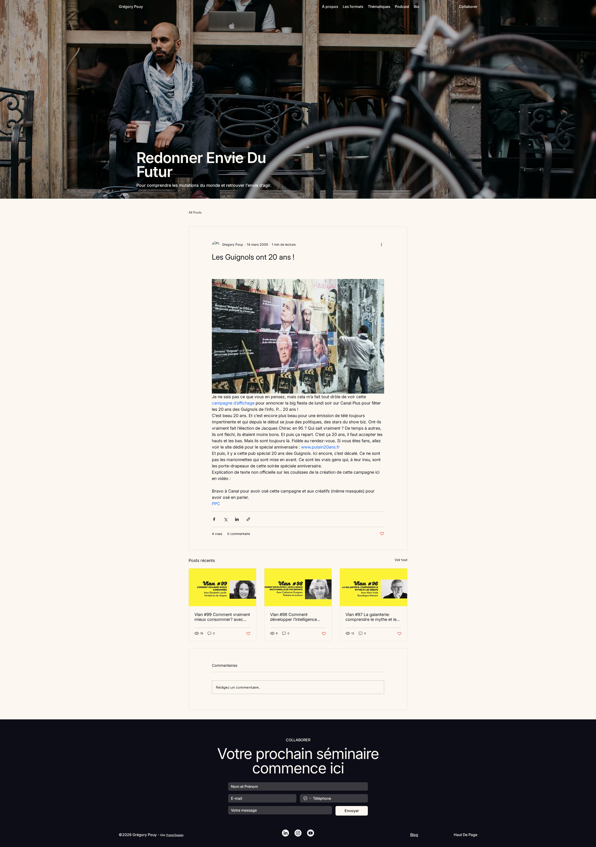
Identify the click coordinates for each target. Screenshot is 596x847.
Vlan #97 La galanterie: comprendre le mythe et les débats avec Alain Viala (372, 617)
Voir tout (401, 560)
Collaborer (468, 6)
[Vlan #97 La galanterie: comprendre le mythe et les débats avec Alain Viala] (373, 587)
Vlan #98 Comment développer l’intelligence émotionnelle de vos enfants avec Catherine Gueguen (297, 617)
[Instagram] (298, 833)
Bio (416, 6)
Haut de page (465, 834)
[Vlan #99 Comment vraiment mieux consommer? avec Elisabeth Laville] (222, 587)
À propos (330, 6)
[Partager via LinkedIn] (237, 519)
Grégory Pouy (131, 6)
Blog (414, 834)
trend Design (174, 835)
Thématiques (379, 6)
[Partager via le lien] (248, 519)
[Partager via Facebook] (214, 519)
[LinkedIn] (285, 833)
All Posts (195, 212)
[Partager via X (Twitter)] (225, 519)
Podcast (402, 6)
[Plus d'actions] (381, 244)
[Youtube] (310, 833)
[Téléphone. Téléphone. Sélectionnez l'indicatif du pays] (307, 798)
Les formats (353, 6)
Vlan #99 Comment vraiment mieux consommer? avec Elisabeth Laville (222, 617)
